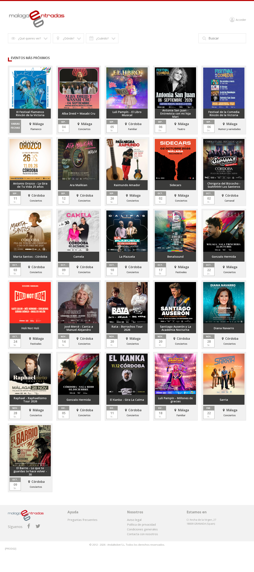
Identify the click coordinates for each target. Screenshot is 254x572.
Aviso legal (134, 520)
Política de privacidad (141, 524)
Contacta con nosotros (142, 534)
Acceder (241, 20)
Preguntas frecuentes (82, 520)
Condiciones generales (142, 529)
